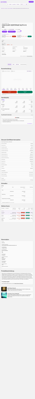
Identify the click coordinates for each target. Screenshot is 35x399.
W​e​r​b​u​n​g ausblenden (20, 130)
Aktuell (10, 4)
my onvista (14, 4)
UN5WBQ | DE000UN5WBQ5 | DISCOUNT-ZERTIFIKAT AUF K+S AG (21, 8)
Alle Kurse (17, 64)
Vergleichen (11, 31)
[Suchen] (26, 4)
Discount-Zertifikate (10, 8)
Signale (19, 31)
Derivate (6, 8)
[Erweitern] (15, 32)
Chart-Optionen (29, 71)
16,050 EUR (27, 212)
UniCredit (19, 29)
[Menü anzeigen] (8, 4)
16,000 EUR (23, 212)
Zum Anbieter (29, 123)
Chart (13, 64)
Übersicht (9, 64)
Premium (18, 4)
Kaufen (30, 36)
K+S (2, 41)
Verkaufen (14, 36)
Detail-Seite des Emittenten (18, 283)
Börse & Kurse (3, 8)
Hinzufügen (4, 31)
